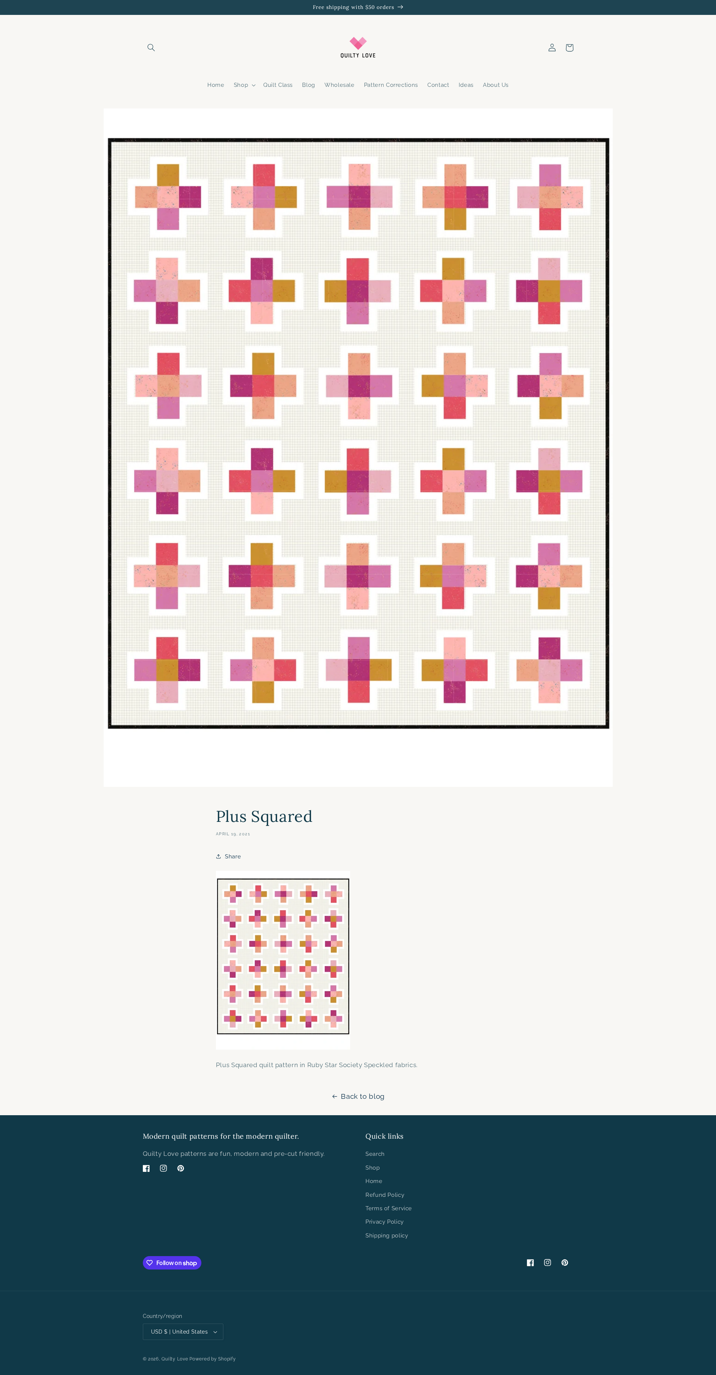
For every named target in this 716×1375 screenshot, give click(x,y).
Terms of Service (388, 1208)
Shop (372, 1167)
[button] (151, 47)
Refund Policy (384, 1195)
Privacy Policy (384, 1221)
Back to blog (363, 1096)
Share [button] (233, 856)
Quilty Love (174, 1359)
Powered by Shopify (212, 1359)
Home (374, 1181)
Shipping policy (386, 1235)
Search (375, 1154)
